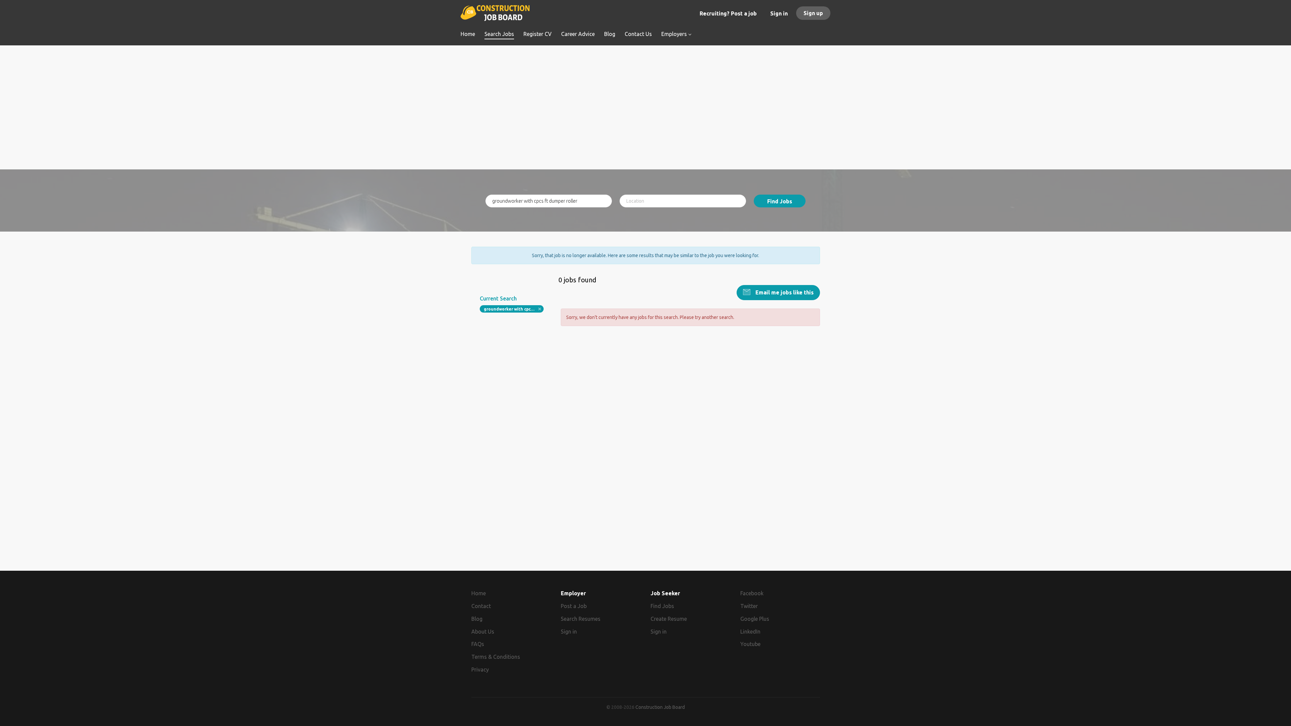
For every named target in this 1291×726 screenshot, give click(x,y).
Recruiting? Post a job (728, 13)
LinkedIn (750, 632)
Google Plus (754, 619)
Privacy (480, 670)
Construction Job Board (660, 707)
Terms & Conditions (495, 657)
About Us (482, 632)
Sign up (813, 13)
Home (478, 593)
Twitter (749, 606)
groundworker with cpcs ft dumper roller (514, 309)
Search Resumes (580, 619)
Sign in (779, 13)
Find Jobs (779, 201)
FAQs (477, 644)
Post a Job (574, 606)
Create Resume (669, 619)
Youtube (750, 644)
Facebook (752, 593)
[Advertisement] (645, 122)
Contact (481, 606)
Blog (476, 619)
